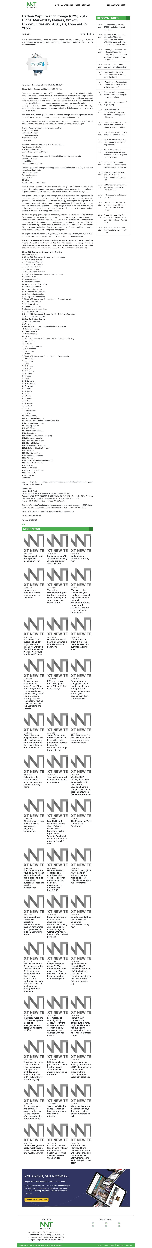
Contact (129, 1245)
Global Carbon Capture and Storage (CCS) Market (42, 89)
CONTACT (86, 5)
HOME (56, 5)
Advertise (120, 1245)
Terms (99, 1245)
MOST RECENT (67, 5)
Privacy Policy (109, 1245)
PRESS (77, 5)
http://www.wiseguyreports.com (61, 512)
